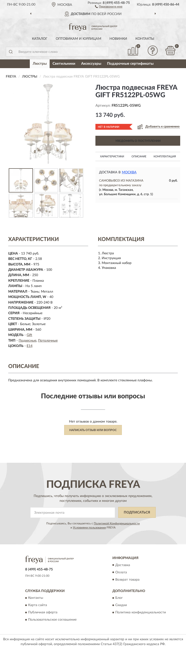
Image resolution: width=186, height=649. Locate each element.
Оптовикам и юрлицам (78, 38)
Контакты (144, 38)
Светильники (64, 63)
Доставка (122, 565)
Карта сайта (37, 605)
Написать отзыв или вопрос (93, 430)
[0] (170, 51)
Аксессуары (91, 63)
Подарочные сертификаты (130, 63)
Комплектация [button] (165, 156)
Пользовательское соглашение (52, 619)
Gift (29, 335)
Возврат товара (127, 579)
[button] (108, 6)
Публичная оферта (42, 612)
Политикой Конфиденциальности (117, 523)
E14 (29, 346)
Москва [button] (129, 172)
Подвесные (27, 340)
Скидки (121, 605)
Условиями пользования (89, 527)
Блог (119, 598)
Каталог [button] (39, 38)
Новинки (118, 38)
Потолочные (48, 340)
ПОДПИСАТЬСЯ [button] (137, 512)
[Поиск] (11, 51)
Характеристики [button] (112, 156)
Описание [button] (139, 156)
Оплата (121, 572)
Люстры (40, 63)
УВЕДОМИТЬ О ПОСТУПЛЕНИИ (138, 140)
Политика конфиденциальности (140, 612)
